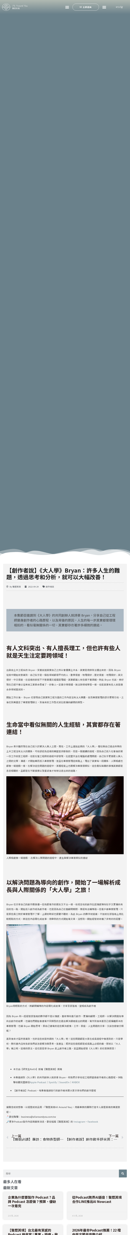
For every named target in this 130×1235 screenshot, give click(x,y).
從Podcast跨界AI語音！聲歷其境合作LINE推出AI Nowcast (97, 1199)
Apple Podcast (38, 1082)
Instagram (79, 1121)
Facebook (93, 1121)
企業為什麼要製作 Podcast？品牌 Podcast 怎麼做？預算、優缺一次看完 (32, 1201)
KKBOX (76, 1082)
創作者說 (50, 586)
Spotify (53, 1082)
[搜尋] (123, 1173)
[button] (67, 7)
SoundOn (64, 1082)
